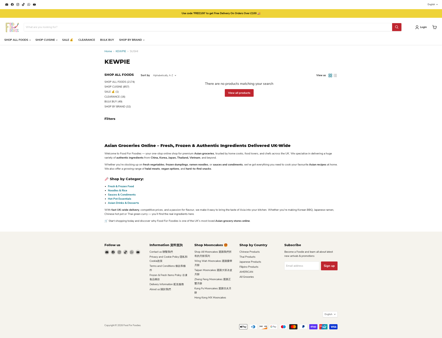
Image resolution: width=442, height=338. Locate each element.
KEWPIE (121, 51)
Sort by (145, 75)
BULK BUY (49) (113, 101)
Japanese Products (250, 262)
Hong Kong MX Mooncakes (210, 297)
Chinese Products (249, 252)
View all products (239, 93)
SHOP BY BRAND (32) (117, 106)
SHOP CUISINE (45, 40)
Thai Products (247, 257)
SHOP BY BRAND (131, 40)
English (431, 4)
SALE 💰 (67, 40)
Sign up (329, 266)
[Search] (396, 27)
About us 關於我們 (160, 289)
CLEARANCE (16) (114, 96)
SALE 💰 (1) (111, 91)
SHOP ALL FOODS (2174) (119, 82)
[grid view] (330, 75)
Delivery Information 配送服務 (167, 284)
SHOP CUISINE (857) (116, 86)
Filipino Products (248, 267)
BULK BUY (107, 40)
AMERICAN (246, 272)
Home (108, 51)
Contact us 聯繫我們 (161, 252)
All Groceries (246, 277)
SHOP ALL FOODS (16, 40)
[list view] (335, 75)
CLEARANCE (86, 40)
